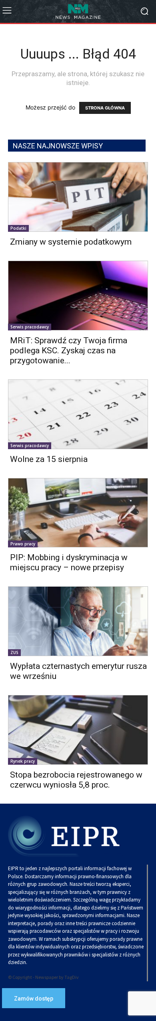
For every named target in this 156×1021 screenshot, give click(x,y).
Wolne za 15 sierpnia (49, 459)
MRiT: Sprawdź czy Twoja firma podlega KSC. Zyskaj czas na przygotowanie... (68, 350)
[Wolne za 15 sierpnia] (78, 414)
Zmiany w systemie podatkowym (71, 242)
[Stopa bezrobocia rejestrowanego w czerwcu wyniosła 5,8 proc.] (78, 730)
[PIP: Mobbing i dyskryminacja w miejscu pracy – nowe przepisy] (78, 513)
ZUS (14, 652)
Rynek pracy (22, 761)
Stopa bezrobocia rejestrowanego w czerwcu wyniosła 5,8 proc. (76, 780)
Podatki (18, 228)
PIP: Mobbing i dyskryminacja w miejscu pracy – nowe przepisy (69, 562)
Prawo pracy (22, 544)
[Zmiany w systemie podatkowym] (78, 197)
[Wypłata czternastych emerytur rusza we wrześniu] (78, 621)
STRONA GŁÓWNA (105, 108)
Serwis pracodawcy (29, 327)
